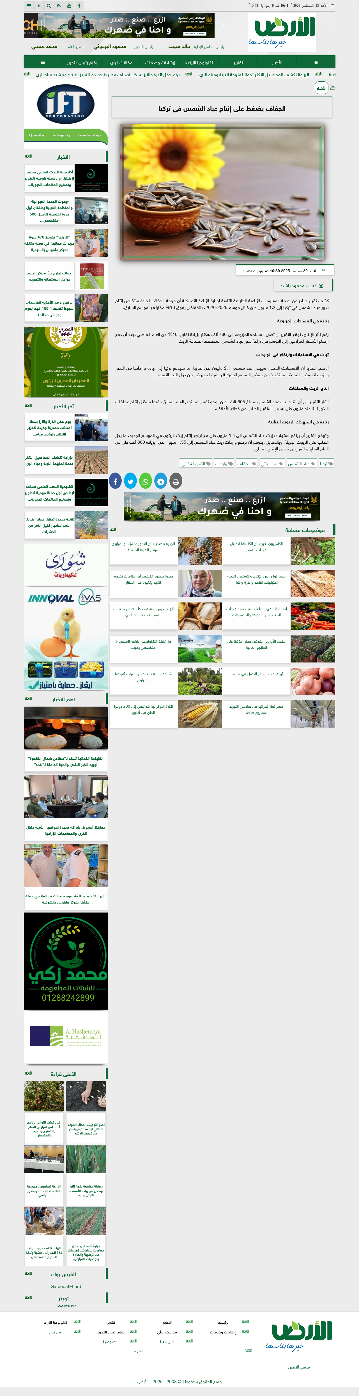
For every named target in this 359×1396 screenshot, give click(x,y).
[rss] (59, 5)
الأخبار (277, 62)
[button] (30, 25)
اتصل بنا (139, 1350)
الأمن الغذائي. (193, 463)
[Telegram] (160, 481)
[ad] (126, 25)
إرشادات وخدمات (160, 62)
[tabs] (28, 5)
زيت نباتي (270, 463)
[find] (49, 5)
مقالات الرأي (121, 62)
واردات (221, 463)
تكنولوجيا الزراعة (199, 62)
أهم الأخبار (63, 698)
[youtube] (69, 5)
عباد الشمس (299, 463)
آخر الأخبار (64, 405)
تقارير (238, 62)
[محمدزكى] (66, 961)
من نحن (55, 1331)
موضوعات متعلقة (305, 529)
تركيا (324, 463)
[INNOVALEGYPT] (66, 638)
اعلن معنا (167, 1340)
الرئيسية (223, 1321)
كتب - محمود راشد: (299, 285)
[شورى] (66, 565)
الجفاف (245, 463)
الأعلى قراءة (64, 1073)
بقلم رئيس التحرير (82, 62)
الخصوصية (110, 1340)
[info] (38, 5)
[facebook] (79, 5)
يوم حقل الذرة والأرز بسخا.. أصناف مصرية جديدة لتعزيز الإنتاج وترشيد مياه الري (173, 74)
